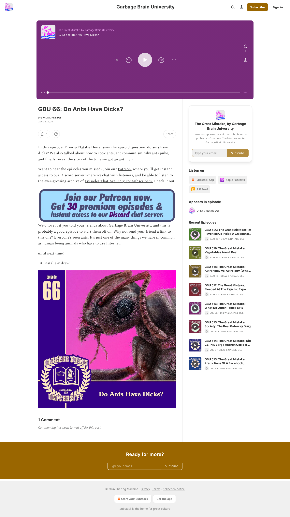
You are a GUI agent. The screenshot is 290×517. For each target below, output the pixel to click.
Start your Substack (134, 499)
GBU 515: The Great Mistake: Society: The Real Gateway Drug (228, 324)
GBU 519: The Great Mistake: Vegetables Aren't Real (225, 250)
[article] (220, 234)
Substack (125, 509)
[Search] (233, 7)
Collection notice (174, 489)
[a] (195, 234)
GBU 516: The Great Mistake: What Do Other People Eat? (225, 306)
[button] (116, 59)
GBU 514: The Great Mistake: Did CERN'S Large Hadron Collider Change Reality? (228, 343)
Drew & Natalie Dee (50, 117)
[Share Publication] (241, 7)
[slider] (144, 92)
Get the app (164, 499)
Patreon (124, 169)
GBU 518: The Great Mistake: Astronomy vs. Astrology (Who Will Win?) (226, 269)
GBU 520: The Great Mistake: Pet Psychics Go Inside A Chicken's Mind (228, 232)
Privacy (145, 489)
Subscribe (257, 7)
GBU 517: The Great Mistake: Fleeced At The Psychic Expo (225, 287)
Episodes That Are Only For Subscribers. (119, 181)
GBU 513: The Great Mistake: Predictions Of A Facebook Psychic (225, 361)
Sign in (278, 7)
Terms (156, 489)
